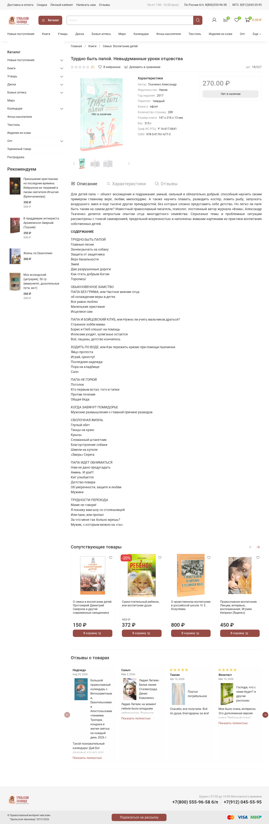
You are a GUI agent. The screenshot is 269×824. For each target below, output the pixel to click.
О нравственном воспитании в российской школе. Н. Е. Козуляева (190, 605)
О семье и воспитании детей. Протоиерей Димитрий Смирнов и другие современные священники (92, 607)
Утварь (63, 34)
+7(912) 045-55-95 (243, 802)
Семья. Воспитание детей (120, 46)
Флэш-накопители (168, 34)
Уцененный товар (19, 149)
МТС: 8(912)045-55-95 (247, 5)
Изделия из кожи (220, 34)
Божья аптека (101, 34)
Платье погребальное (197, 694)
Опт (242, 34)
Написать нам (86, 5)
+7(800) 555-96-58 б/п (195, 802)
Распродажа (15, 157)
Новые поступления (20, 34)
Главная (76, 46)
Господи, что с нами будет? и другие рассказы (246, 694)
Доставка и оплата (20, 5)
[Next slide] (126, 114)
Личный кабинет (61, 5)
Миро (122, 34)
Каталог (53, 20)
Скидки (42, 5)
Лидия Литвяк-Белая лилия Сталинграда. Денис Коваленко (149, 689)
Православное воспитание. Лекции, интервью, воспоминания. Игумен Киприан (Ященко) (238, 607)
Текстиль (194, 34)
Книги (46, 34)
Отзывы (104, 5)
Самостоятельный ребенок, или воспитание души (141, 603)
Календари (141, 34)
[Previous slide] (76, 114)
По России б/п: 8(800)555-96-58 (205, 5)
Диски (79, 34)
